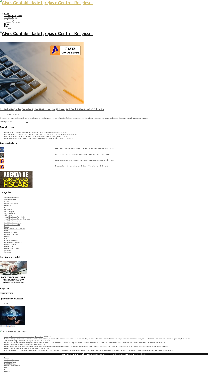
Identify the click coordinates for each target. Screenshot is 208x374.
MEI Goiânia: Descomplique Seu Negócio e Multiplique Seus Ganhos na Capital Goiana (32, 136)
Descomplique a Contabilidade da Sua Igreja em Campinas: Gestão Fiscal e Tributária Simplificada (36, 134)
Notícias (7, 236)
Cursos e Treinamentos (13, 22)
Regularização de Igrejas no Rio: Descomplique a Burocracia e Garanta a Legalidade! (31, 132)
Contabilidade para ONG (12, 225)
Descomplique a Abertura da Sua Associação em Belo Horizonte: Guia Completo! (82, 166)
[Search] (27, 122)
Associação (8, 205)
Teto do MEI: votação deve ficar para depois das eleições (23, 341)
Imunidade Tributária (11, 235)
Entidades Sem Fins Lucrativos (14, 229)
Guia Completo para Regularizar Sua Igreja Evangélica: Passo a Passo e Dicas (52, 109)
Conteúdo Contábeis (16, 331)
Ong (5, 238)
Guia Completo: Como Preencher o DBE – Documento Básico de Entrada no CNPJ (82, 154)
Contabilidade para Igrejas (12, 221)
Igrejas (6, 231)
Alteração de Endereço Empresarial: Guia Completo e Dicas (23, 337)
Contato (7, 28)
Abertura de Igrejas (10, 199)
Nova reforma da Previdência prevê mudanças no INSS (22, 348)
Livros (6, 24)
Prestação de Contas (11, 240)
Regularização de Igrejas (12, 248)
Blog (6, 26)
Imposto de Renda (10, 233)
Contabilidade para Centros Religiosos (17, 219)
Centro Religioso (11, 20)
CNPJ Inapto (8, 215)
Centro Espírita (9, 211)
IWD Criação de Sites (98, 354)
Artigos (6, 201)
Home (6, 14)
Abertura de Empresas (13, 16)
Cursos (6, 227)
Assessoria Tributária (11, 203)
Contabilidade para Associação (14, 217)
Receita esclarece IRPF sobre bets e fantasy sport (20, 345)
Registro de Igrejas (10, 244)
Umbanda (7, 250)
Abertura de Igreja (11, 18)
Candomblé (8, 209)
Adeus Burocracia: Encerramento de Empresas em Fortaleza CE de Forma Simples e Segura (34, 138)
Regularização (8, 246)
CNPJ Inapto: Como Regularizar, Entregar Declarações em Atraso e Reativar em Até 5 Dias (84, 148)
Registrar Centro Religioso (13, 242)
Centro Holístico (9, 213)
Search (2, 122)
